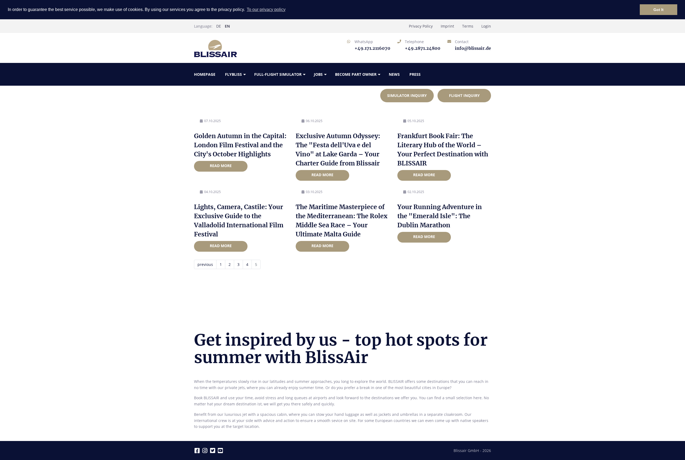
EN (227, 26)
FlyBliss (233, 74)
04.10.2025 (212, 192)
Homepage (204, 74)
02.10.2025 (416, 192)
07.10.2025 (212, 121)
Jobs (318, 74)
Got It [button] (658, 9)
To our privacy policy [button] (266, 9)
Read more (221, 165)
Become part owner (355, 74)
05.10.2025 (416, 121)
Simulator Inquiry (407, 95)
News (394, 74)
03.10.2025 (314, 192)
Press (415, 74)
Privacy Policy (421, 26)
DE (218, 26)
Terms (467, 26)
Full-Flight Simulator (278, 74)
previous (205, 264)
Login (486, 26)
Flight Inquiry (464, 95)
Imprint (447, 26)
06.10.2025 (314, 121)
